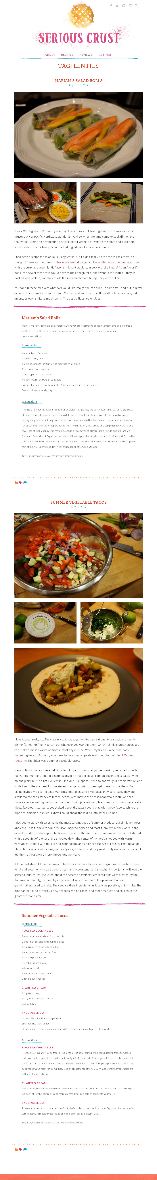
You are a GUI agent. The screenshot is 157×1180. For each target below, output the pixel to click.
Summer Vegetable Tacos (78, 502)
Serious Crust (80, 26)
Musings (105, 54)
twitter (117, 5)
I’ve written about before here (112, 262)
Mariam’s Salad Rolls (79, 80)
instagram (130, 5)
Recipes (67, 54)
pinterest (123, 5)
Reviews (85, 54)
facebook (110, 5)
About (50, 54)
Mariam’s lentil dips (70, 262)
